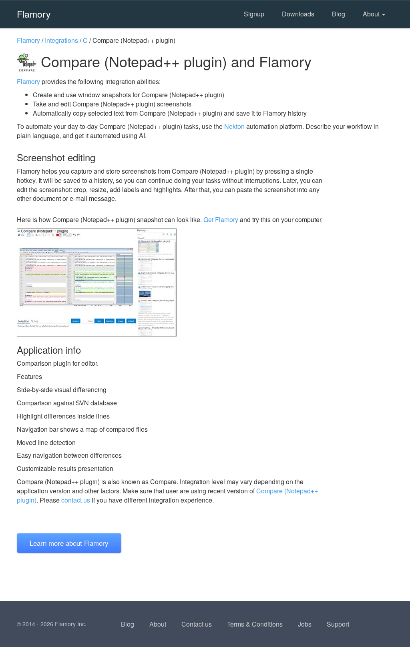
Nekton (234, 126)
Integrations (61, 40)
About (372, 13)
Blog (338, 13)
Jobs (305, 624)
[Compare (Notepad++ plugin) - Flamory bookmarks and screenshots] (172, 282)
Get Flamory (220, 219)
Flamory (34, 13)
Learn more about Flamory (69, 543)
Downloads (298, 13)
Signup (254, 13)
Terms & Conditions (255, 624)
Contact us (196, 624)
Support (338, 624)
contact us (75, 500)
